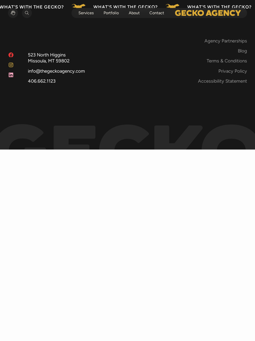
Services (86, 12)
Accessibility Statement (222, 81)
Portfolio (111, 12)
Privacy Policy (232, 71)
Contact (156, 12)
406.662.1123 (42, 81)
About (134, 12)
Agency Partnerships (225, 40)
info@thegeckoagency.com (56, 71)
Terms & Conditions (227, 60)
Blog (242, 50)
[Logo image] (208, 13)
